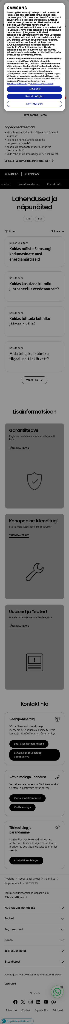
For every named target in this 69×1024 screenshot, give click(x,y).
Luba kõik (35, 89)
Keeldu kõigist (34, 96)
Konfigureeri (34, 104)
